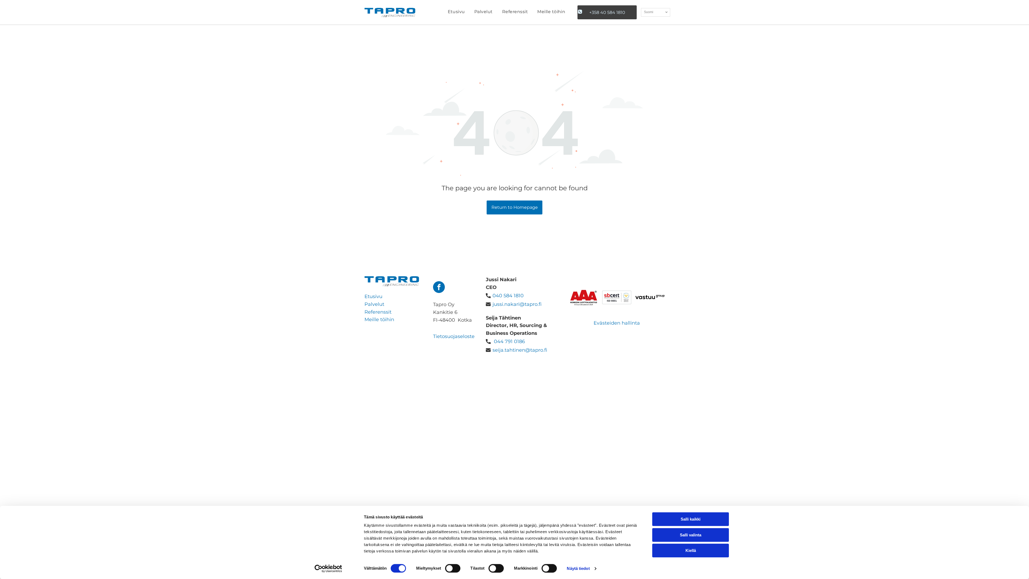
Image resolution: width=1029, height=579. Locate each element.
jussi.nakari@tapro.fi (517, 304)
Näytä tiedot (578, 568)
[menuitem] (456, 12)
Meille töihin (379, 319)
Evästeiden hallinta (617, 323)
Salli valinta (690, 535)
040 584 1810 (508, 296)
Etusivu (373, 296)
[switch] (452, 568)
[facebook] (439, 287)
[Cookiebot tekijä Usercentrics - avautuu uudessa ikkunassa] (328, 569)
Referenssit (378, 312)
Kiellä (690, 550)
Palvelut (374, 304)
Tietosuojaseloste (454, 336)
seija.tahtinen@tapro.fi (520, 350)
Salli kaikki (690, 519)
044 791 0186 (509, 341)
